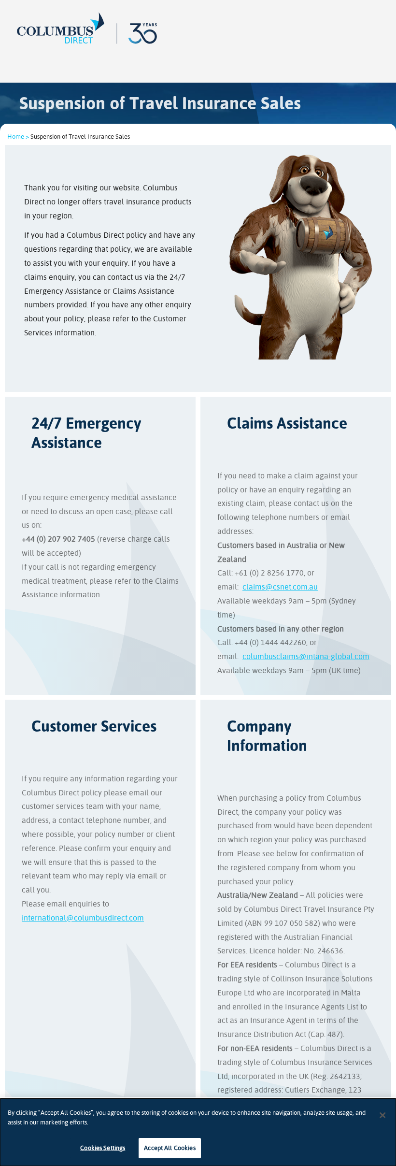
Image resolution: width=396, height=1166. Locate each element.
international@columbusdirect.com (83, 917)
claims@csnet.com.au (280, 586)
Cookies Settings (102, 1148)
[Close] (382, 1115)
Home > (18, 136)
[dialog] (198, 1132)
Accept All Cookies (169, 1148)
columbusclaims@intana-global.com (305, 656)
